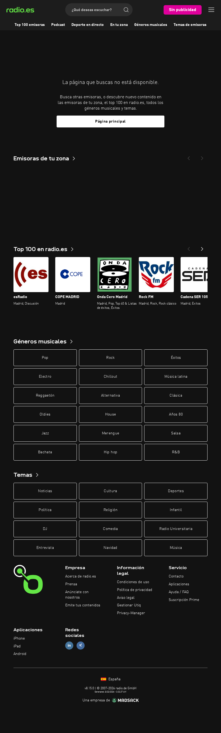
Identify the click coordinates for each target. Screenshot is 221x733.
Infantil (176, 510)
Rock (110, 358)
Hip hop (110, 452)
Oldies (45, 414)
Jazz (45, 433)
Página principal (110, 121)
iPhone (19, 638)
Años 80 (175, 414)
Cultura (110, 491)
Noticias (45, 491)
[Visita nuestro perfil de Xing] (80, 645)
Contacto (176, 576)
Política (45, 510)
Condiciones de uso (133, 582)
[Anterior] (188, 247)
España (113, 679)
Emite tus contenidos (82, 605)
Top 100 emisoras (30, 25)
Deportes (176, 491)
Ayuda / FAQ (179, 592)
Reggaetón (45, 395)
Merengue (110, 433)
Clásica (176, 395)
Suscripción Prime (184, 600)
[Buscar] (126, 9)
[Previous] (188, 156)
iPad (17, 646)
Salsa (176, 433)
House (110, 414)
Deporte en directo (87, 25)
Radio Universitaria (175, 529)
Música (176, 548)
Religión (110, 510)
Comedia (110, 529)
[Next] (202, 156)
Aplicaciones (179, 584)
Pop (45, 358)
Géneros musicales (150, 25)
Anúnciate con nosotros (77, 594)
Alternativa (110, 395)
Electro (45, 377)
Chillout (111, 377)
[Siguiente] (202, 247)
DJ (45, 529)
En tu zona (119, 25)
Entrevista (45, 548)
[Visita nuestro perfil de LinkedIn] (69, 645)
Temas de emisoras (190, 25)
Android (19, 654)
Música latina (176, 377)
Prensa (71, 584)
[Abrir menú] (211, 9)
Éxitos (176, 358)
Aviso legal (125, 598)
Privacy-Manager (131, 613)
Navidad (110, 548)
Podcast (58, 25)
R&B (176, 452)
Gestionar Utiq (129, 605)
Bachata (45, 452)
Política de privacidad (134, 590)
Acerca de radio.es (80, 576)
